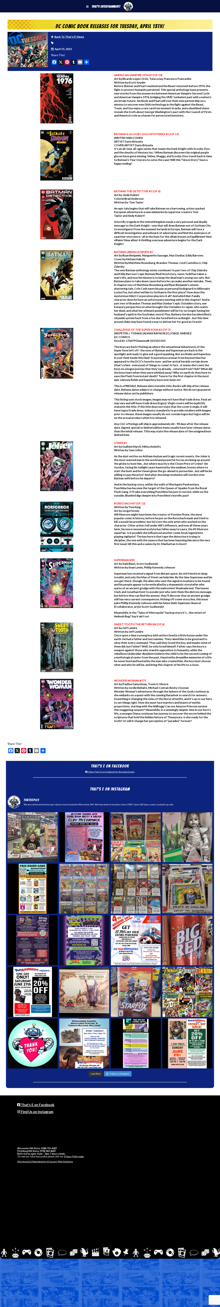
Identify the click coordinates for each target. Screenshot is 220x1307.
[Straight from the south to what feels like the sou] (187, 940)
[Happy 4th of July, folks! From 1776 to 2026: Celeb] (136, 940)
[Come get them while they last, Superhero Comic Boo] (136, 889)
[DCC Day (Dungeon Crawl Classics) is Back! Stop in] (32, 940)
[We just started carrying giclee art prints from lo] (187, 889)
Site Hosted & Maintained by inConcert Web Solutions (45, 1161)
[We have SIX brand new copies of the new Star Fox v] (136, 992)
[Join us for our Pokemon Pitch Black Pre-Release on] (84, 940)
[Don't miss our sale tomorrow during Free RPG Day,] (32, 992)
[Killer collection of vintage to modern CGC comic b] (84, 889)
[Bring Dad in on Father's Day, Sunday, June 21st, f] (187, 1043)
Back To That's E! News (69, 36)
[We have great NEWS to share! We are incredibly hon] (32, 1043)
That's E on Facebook (37, 1105)
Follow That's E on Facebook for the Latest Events (110, 772)
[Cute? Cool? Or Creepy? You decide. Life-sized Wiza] (187, 837)
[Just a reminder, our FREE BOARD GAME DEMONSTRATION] (32, 889)
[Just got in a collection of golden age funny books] (136, 837)
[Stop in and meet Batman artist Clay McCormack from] (32, 837)
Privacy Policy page (74, 1156)
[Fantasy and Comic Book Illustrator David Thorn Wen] (84, 992)
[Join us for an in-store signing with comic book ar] (84, 837)
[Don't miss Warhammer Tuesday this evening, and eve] (84, 1043)
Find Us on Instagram (36, 1112)
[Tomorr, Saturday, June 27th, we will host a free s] (187, 992)
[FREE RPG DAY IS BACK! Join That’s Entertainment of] (136, 1043)
